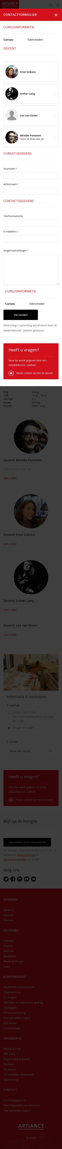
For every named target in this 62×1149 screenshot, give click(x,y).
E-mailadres (10, 231)
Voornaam (10, 168)
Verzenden (21, 315)
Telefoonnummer (13, 216)
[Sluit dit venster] (56, 14)
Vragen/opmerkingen (16, 250)
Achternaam (11, 184)
